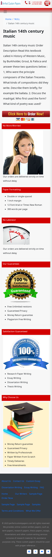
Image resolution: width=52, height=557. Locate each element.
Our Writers (21, 493)
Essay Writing (31, 487)
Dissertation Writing (12, 487)
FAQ (42, 487)
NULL (17, 19)
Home (8, 19)
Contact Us (18, 481)
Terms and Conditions (13, 510)
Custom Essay (33, 481)
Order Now (7, 498)
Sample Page (35, 493)
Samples (36, 504)
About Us (6, 481)
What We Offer (33, 510)
